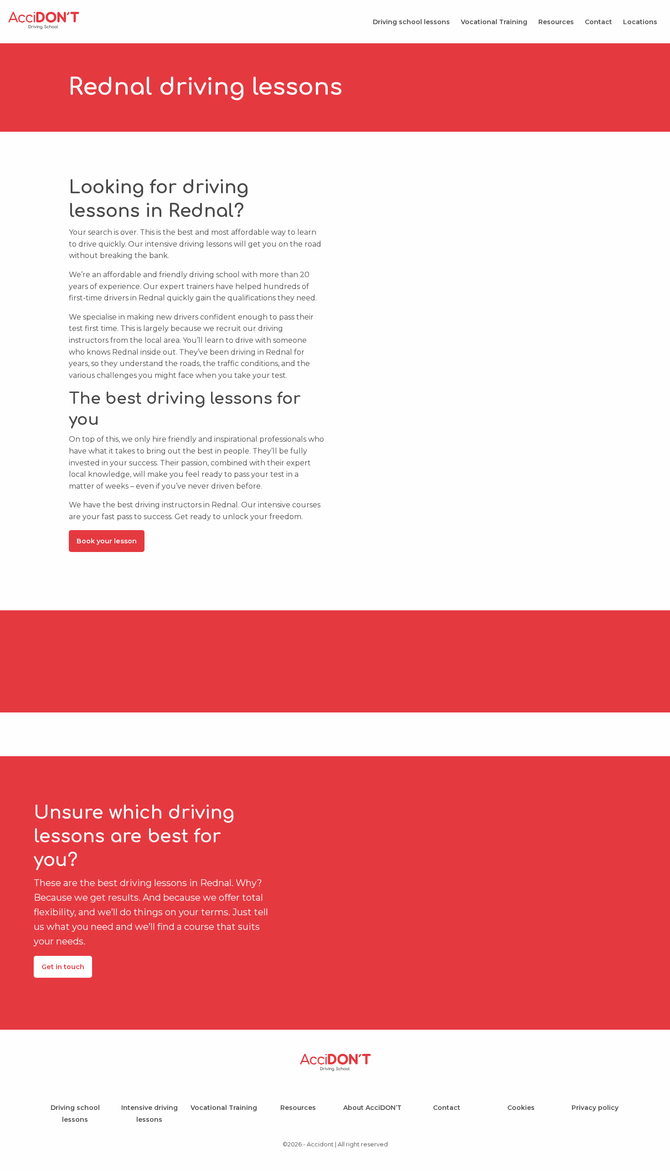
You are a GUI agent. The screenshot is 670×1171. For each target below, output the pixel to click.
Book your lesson (107, 541)
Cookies (521, 1108)
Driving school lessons (411, 22)
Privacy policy (595, 1108)
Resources (556, 22)
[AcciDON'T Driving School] (43, 28)
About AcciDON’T (372, 1108)
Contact (598, 22)
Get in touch (62, 967)
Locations (640, 22)
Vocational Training (494, 22)
